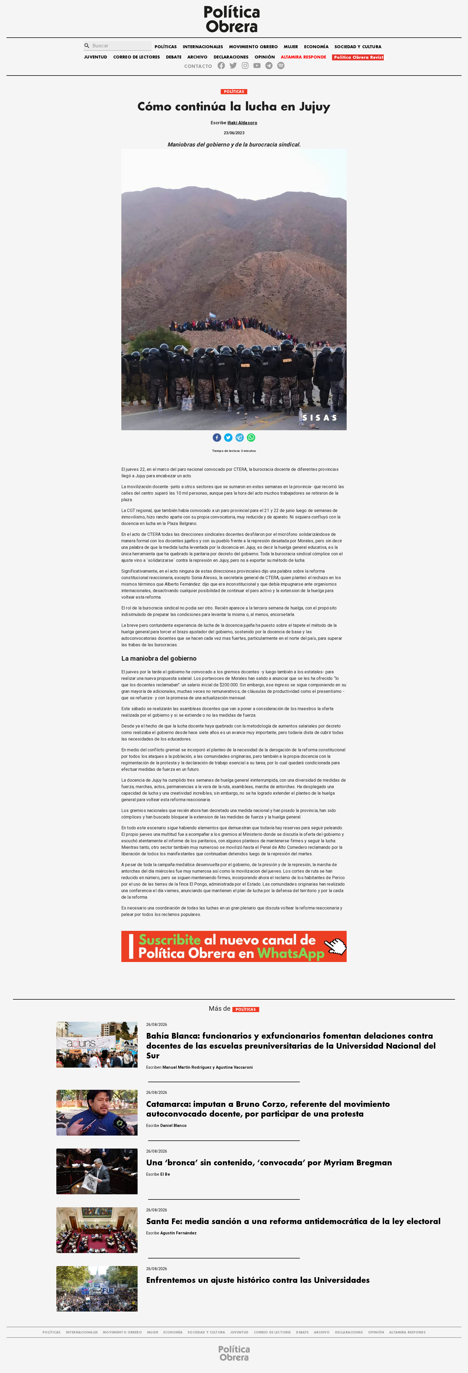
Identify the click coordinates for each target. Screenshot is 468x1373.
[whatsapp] (251, 438)
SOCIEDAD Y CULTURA (357, 47)
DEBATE (173, 57)
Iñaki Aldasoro (242, 122)
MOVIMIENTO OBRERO (253, 47)
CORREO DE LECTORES (136, 57)
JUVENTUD (95, 57)
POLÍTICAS (166, 47)
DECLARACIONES (231, 57)
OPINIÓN (265, 57)
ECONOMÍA (316, 47)
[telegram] (239, 438)
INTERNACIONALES (203, 47)
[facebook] (217, 438)
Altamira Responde (407, 1332)
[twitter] (228, 438)
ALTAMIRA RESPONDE (303, 57)
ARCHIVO (197, 57)
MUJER (291, 47)
